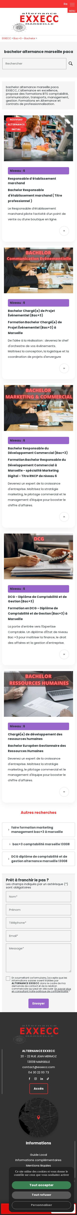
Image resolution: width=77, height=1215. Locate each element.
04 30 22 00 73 (38, 1072)
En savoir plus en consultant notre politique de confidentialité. (41, 990)
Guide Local (38, 1155)
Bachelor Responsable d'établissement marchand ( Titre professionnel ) (35, 195)
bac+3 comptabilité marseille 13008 (41, 844)
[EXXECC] (38, 21)
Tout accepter (41, 1185)
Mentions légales (38, 1165)
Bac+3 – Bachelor (24, 38)
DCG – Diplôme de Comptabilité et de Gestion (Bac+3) (37, 599)
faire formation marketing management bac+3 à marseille (37, 829)
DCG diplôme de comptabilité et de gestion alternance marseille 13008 (39, 858)
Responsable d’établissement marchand (32, 181)
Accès (39, 1089)
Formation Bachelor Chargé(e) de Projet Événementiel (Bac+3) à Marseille (35, 327)
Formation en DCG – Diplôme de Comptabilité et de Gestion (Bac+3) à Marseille (37, 613)
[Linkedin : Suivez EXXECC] (41, 1078)
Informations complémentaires (38, 1160)
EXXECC (6, 38)
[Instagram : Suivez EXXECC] (35, 1078)
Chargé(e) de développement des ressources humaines (35, 736)
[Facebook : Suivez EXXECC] (29, 1078)
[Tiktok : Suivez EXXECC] (48, 1078)
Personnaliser (41, 1205)
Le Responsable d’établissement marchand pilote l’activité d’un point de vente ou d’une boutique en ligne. (37, 213)
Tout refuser (41, 1195)
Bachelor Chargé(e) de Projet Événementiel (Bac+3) (31, 313)
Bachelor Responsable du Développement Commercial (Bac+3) (38, 450)
